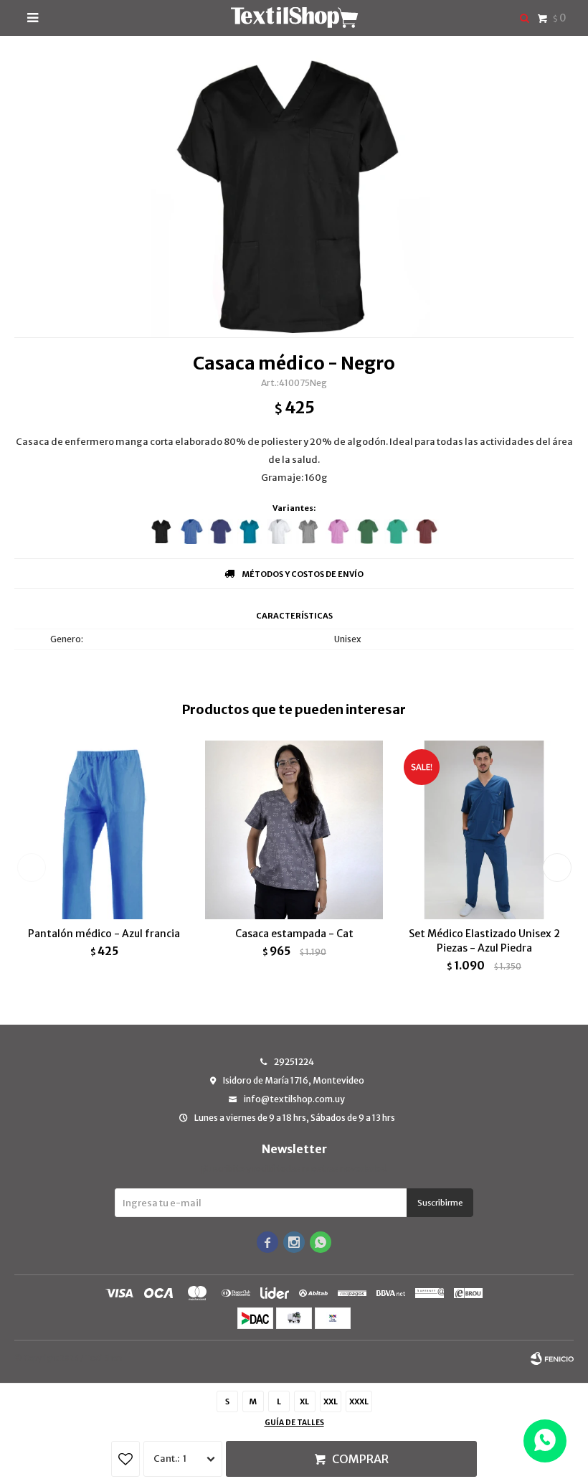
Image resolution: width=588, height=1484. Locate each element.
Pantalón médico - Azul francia (104, 933)
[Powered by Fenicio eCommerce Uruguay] (552, 1358)
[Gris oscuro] (308, 531)
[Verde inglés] (367, 531)
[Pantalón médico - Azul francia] (104, 829)
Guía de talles (294, 1422)
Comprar (360, 1459)
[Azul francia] (191, 531)
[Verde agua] (396, 531)
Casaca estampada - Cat (294, 933)
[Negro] (161, 531)
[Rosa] (338, 531)
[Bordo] (426, 531)
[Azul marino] (220, 531)
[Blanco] (279, 531)
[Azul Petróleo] (249, 531)
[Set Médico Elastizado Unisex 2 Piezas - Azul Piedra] (484, 829)
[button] (556, 867)
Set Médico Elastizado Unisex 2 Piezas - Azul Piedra (484, 940)
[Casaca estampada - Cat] (294, 829)
